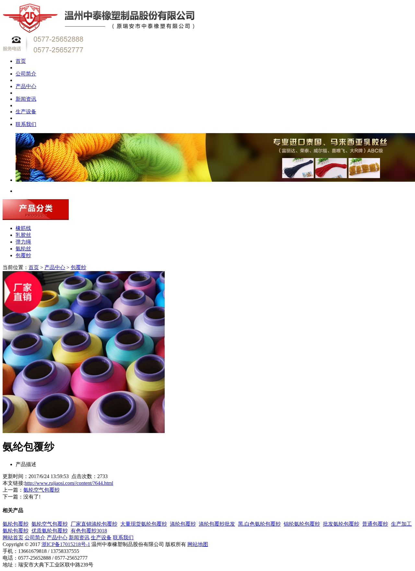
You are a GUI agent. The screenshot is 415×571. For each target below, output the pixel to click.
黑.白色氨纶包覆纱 (259, 524)
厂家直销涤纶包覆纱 (94, 524)
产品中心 (26, 86)
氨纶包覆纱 (16, 524)
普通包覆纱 (375, 524)
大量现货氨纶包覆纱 (143, 524)
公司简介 (26, 73)
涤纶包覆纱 (183, 524)
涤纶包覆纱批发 (217, 524)
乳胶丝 (23, 235)
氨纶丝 (23, 248)
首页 (21, 61)
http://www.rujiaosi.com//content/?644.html (69, 483)
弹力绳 (23, 242)
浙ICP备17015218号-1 (66, 544)
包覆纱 (23, 255)
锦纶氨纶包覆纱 (302, 524)
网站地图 (197, 544)
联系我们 (26, 124)
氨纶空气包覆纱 (41, 490)
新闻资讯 (26, 99)
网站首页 (13, 537)
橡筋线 (23, 228)
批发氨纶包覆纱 (341, 524)
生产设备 (26, 111)
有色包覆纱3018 (89, 530)
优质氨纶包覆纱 (49, 530)
